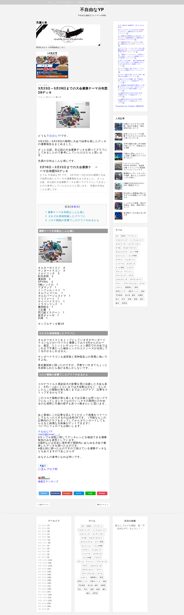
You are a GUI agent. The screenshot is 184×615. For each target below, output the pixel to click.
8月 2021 (42, 546)
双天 (123, 299)
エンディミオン (134, 244)
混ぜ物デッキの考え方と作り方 (135, 214)
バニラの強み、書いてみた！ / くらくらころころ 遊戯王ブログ (131, 69)
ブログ (131, 275)
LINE (90, 493)
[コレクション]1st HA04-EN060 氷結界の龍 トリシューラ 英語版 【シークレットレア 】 (134, 166)
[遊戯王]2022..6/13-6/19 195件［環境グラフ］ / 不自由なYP (130, 100)
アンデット (132, 236)
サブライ (119, 259)
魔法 (117, 303)
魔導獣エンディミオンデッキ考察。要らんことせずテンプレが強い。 (135, 175)
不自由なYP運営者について (98, 2)
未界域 (124, 303)
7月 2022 (42, 528)
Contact (81, 2)
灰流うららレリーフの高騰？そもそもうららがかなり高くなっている (135, 136)
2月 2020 (42, 589)
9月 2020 (42, 569)
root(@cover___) (49, 434)
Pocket (102, 493)
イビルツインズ (121, 240)
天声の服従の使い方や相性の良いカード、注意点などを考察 (135, 146)
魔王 (142, 299)
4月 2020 (42, 583)
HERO (123, 236)
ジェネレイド (130, 259)
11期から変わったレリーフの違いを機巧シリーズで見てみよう (135, 156)
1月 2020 (42, 592)
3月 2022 (42, 534)
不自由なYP (92, 9)
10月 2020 (42, 566)
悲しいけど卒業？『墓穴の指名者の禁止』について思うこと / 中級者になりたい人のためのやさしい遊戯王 (131, 62)
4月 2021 (42, 551)
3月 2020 (42, 586)
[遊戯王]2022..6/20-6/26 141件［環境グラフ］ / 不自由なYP (130, 94)
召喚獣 (140, 295)
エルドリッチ (121, 244)
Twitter (44, 493)
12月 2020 (42, 560)
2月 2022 (42, 537)
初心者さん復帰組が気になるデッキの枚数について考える (135, 195)
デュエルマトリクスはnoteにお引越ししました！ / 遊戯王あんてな (131, 30)
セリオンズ (131, 263)
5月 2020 (42, 580)
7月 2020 (42, 574)
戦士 (117, 299)
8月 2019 (42, 606)
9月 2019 (42, 603)
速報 (129, 299)
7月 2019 (42, 609)
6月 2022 (42, 531)
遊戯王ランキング (48, 481)
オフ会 (118, 248)
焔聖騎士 (128, 287)
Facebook (55, 493)
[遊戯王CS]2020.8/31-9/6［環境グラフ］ (134, 184)
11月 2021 (42, 540)
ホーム (50, 2)
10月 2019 (42, 600)
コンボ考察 (133, 256)
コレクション (121, 256)
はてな (78, 493)
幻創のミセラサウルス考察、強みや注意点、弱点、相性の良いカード (135, 126)
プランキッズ (121, 275)
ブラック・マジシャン (124, 271)
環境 (136, 287)
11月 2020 (42, 563)
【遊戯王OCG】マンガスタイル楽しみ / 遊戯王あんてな (131, 43)
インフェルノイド (136, 240)
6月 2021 (42, 548)
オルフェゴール (121, 252)
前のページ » (102, 504)
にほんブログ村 (48, 469)
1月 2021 (42, 557)
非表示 (75, 206)
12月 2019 (42, 595)
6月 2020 (42, 577)
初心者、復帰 (130, 295)
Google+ (67, 493)
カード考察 (134, 252)
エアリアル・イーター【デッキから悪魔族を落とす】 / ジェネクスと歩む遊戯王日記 (131, 49)
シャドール (120, 263)
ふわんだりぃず (121, 279)
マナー (118, 283)
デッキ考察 (120, 267)
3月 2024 (42, 525)
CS (117, 236)
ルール (142, 283)
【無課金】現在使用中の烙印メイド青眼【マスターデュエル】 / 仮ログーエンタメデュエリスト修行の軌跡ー (131, 86)
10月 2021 (42, 543)
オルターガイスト (130, 248)
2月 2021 (42, 554)
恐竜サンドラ (121, 291)
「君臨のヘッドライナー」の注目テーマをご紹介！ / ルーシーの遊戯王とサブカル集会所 (131, 56)
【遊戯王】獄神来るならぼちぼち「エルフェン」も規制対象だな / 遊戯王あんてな (131, 37)
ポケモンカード (136, 279)
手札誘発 (119, 295)
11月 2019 (42, 597)
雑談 (142, 291)
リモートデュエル (130, 283)
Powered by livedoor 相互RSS (130, 106)
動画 (135, 299)
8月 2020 (42, 572)
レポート (119, 287)
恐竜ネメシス (133, 291)
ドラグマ (130, 267)
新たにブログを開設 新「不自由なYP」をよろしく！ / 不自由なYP (130, 80)
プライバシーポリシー (65, 2)
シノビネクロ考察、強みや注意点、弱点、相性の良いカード (135, 205)
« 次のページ (43, 504)
